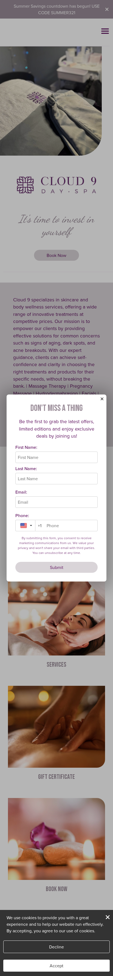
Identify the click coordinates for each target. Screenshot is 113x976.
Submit (56, 567)
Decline (56, 947)
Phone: (22, 515)
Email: (21, 492)
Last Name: (26, 468)
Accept (56, 966)
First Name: (26, 447)
